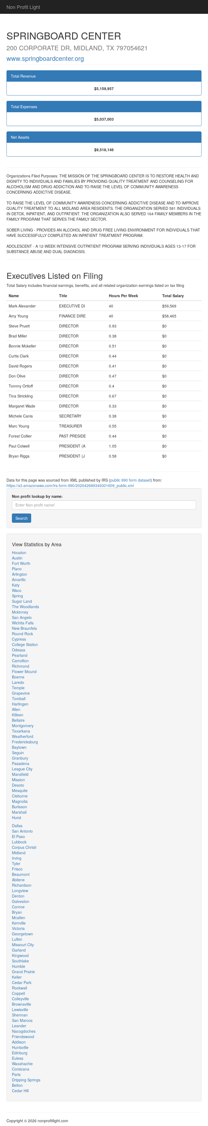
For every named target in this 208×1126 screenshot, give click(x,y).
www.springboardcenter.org (45, 58)
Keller (17, 977)
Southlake (20, 960)
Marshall (19, 812)
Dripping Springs (26, 1079)
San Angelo (22, 617)
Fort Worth (21, 563)
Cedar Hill (20, 1090)
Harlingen (20, 704)
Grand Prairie (23, 971)
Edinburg (19, 1052)
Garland (19, 950)
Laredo (18, 682)
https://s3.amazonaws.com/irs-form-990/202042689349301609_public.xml (70, 485)
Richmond (20, 666)
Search (21, 518)
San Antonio (22, 831)
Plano (17, 568)
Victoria (18, 928)
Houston (19, 552)
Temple (18, 687)
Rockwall (19, 988)
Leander (19, 1025)
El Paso (18, 836)
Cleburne (20, 796)
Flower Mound (24, 671)
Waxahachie (22, 1063)
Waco (16, 590)
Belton (17, 1085)
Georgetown (22, 933)
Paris (16, 1074)
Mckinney (20, 612)
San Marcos (22, 1020)
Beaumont (21, 874)
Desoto (18, 785)
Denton (18, 896)
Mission (18, 779)
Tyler (16, 863)
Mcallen (18, 917)
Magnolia (20, 801)
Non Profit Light (23, 6)
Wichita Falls (23, 622)
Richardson (21, 885)
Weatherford (22, 736)
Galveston (20, 901)
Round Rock (22, 633)
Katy (16, 585)
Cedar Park (21, 982)
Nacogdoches (23, 1031)
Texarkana (21, 731)
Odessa (18, 650)
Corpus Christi (24, 847)
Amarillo (19, 579)
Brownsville (21, 1004)
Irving (16, 858)
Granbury (20, 758)
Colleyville (20, 998)
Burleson (19, 806)
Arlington (19, 574)
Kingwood (20, 955)
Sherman (20, 1015)
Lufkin (17, 939)
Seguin (18, 752)
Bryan (17, 912)
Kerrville (19, 923)
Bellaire (18, 720)
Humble (18, 966)
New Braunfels (24, 628)
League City (22, 768)
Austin (17, 558)
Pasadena (20, 763)
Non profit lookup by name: (37, 496)
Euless (17, 1058)
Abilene (18, 879)
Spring (17, 595)
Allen (16, 709)
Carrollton (20, 660)
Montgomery (23, 725)
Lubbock (19, 841)
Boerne (18, 677)
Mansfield (20, 774)
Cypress (19, 639)
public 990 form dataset (130, 480)
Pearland (19, 655)
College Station (25, 644)
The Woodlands (25, 606)
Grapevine (21, 693)
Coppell (18, 993)
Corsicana (20, 1069)
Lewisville (20, 1009)
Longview (20, 890)
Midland (18, 852)
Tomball (18, 698)
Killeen (17, 714)
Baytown (19, 747)
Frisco (17, 869)
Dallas (17, 825)
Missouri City (23, 944)
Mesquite (20, 790)
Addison (19, 1042)
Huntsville (20, 1047)
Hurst (16, 817)
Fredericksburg (25, 741)
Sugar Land (22, 601)
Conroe (18, 906)
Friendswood (23, 1036)
